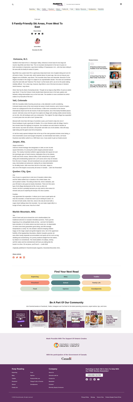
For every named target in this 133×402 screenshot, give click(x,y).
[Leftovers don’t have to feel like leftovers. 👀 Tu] (20, 319)
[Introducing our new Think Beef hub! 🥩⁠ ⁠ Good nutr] (39, 319)
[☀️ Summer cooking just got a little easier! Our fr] (94, 319)
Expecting (32, 9)
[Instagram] (91, 379)
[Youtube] (98, 379)
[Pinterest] (94, 379)
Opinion (78, 9)
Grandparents (92, 9)
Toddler (44, 9)
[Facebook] (87, 379)
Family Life (65, 9)
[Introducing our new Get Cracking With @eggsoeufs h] (75, 319)
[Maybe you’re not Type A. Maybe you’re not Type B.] (112, 319)
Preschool (51, 9)
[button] (32, 34)
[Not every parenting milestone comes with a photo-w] (57, 319)
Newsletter (101, 9)
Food (71, 9)
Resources (83, 9)
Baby (38, 9)
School (58, 9)
